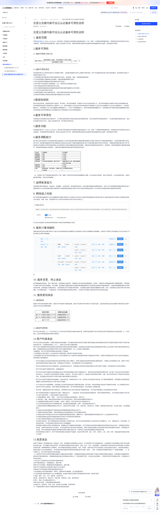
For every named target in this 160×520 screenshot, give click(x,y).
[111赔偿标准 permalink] (45, 300)
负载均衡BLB (7, 23)
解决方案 (31, 7)
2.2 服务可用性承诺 (142, 36)
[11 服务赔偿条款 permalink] (55, 295)
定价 (36, 7)
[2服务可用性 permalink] (50, 48)
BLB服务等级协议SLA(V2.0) (11, 67)
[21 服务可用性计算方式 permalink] (54, 54)
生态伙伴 (48, 7)
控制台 (143, 7)
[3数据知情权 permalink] (50, 100)
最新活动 (16, 7)
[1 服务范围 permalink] (48, 37)
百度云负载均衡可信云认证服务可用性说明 (15, 74)
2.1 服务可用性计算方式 (143, 33)
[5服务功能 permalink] (47, 126)
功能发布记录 (6, 31)
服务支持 (54, 7)
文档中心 (5, 12)
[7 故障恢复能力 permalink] (53, 182)
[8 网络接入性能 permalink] (53, 193)
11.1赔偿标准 (140, 39)
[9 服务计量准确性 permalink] (56, 228)
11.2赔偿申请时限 (141, 41)
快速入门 (5, 42)
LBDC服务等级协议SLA (10, 71)
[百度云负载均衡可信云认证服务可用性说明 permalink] (85, 32)
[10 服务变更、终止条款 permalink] (63, 279)
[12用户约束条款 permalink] (54, 339)
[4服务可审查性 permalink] (53, 115)
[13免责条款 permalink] (49, 439)
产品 (26, 7)
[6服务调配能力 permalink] (53, 137)
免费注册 (153, 7)
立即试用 (154, 12)
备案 (139, 7)
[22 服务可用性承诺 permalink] (51, 69)
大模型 (22, 7)
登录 (147, 8)
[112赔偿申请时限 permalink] (49, 328)
